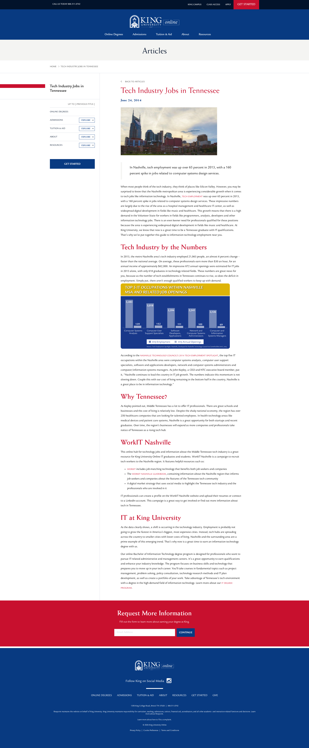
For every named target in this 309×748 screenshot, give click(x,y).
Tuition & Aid (164, 34)
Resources (205, 34)
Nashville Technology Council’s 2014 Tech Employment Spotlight (179, 356)
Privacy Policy (135, 731)
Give (215, 695)
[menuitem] (72, 120)
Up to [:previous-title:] (81, 104)
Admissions (139, 34)
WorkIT (131, 469)
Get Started (199, 695)
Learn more (141, 720)
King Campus (194, 5)
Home (53, 67)
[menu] (72, 124)
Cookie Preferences (150, 731)
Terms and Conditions (170, 731)
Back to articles (135, 82)
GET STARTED (246, 4)
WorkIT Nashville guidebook (149, 474)
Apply (228, 5)
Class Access (213, 5)
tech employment (192, 197)
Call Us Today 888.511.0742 (66, 4)
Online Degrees (114, 34)
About (185, 34)
